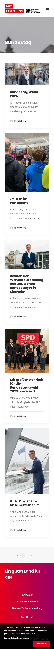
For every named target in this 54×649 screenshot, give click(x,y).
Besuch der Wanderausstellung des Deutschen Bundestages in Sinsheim (26, 284)
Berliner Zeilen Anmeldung (27, 608)
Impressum (27, 594)
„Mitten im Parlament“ (19, 200)
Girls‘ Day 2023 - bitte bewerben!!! (24, 503)
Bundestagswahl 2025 (24, 94)
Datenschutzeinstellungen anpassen (16, 638)
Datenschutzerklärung (27, 601)
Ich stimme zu (42, 644)
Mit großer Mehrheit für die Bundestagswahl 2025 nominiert (26, 385)
